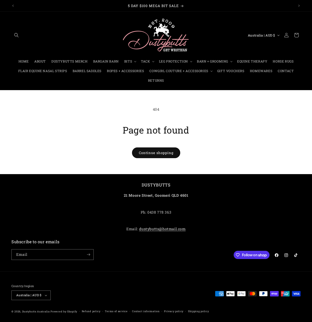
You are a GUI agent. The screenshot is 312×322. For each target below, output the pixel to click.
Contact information (145, 311)
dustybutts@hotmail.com (162, 229)
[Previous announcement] (13, 5)
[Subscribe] (88, 254)
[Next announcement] (299, 5)
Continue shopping (156, 152)
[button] (16, 35)
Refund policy (91, 311)
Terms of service (116, 311)
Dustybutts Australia (36, 311)
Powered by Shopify (63, 311)
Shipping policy (198, 311)
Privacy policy (173, 311)
